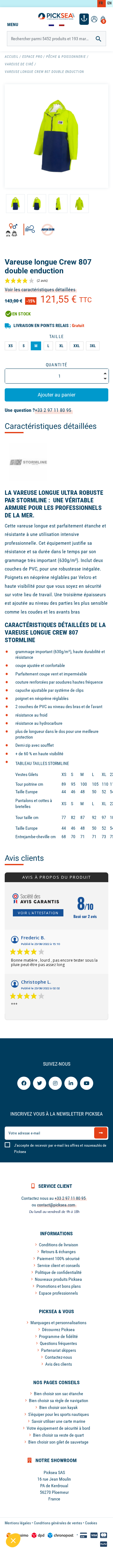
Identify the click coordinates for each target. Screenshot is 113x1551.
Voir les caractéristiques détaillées (40, 289)
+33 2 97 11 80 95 (53, 410)
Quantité (56, 364)
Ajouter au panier (56, 395)
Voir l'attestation (38, 912)
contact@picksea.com (56, 1204)
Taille (56, 336)
